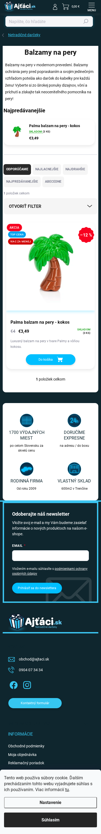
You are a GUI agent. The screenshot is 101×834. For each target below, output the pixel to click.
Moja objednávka (22, 754)
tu (67, 789)
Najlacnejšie (46, 169)
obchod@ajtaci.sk (34, 659)
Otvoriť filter (25, 206)
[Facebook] (13, 684)
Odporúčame (17, 169)
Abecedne (53, 181)
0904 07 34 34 (31, 670)
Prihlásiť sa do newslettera (37, 588)
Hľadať (86, 21)
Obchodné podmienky (26, 746)
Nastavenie (50, 802)
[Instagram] (26, 684)
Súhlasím (50, 819)
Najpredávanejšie (22, 181)
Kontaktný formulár (35, 703)
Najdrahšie (75, 169)
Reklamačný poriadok (26, 763)
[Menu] (91, 6)
